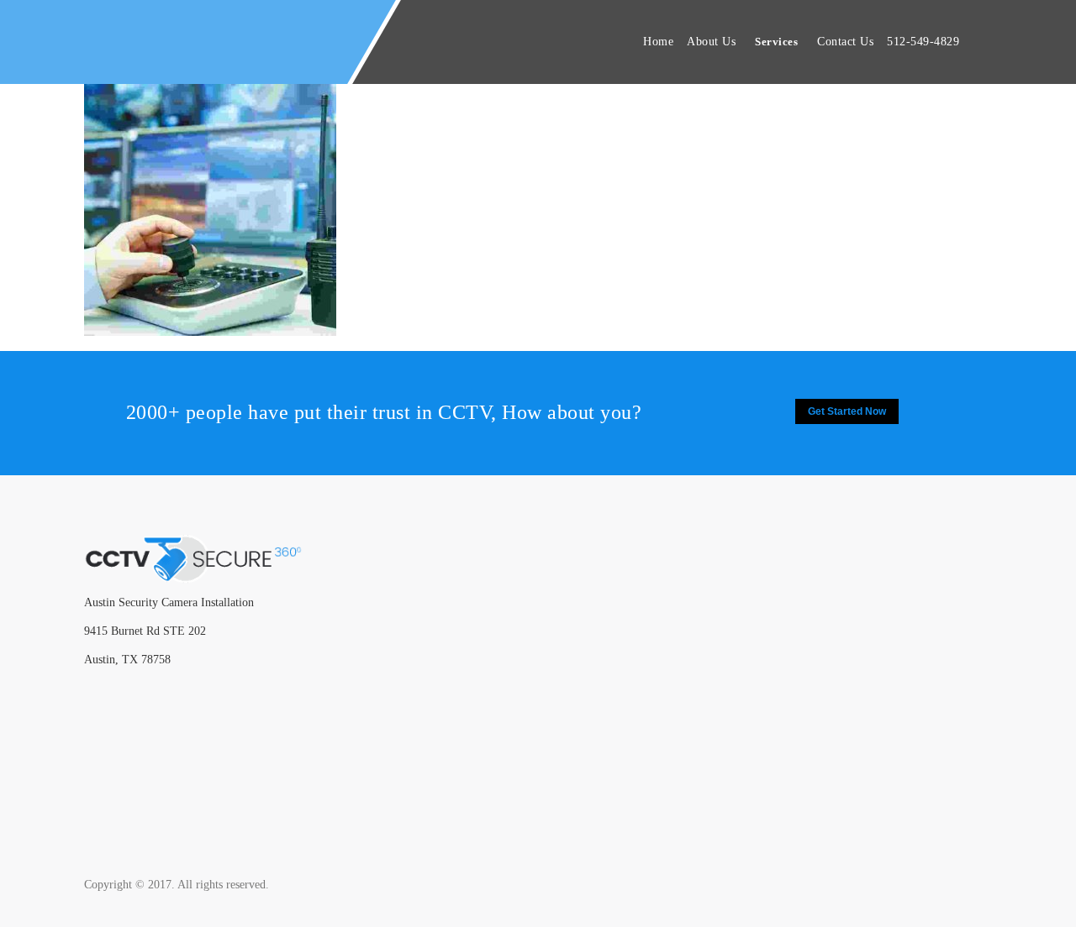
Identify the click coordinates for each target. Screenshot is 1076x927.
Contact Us (845, 41)
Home (658, 41)
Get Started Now (847, 411)
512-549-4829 (923, 41)
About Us (711, 41)
